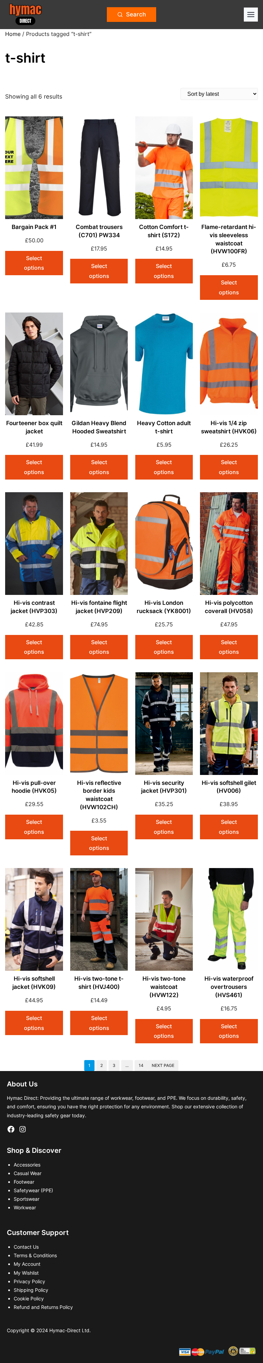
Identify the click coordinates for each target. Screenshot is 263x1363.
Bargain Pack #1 (34, 227)
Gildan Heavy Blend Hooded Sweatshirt (99, 427)
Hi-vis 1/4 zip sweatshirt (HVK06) (229, 427)
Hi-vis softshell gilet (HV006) (229, 786)
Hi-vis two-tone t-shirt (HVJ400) (99, 982)
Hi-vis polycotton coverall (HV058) (229, 606)
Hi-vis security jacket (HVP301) (164, 786)
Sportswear (26, 1199)
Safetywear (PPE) (33, 1190)
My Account (27, 1264)
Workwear (25, 1207)
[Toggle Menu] (251, 15)
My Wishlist (26, 1273)
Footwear (24, 1182)
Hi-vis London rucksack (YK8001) (164, 606)
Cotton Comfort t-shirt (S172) (164, 231)
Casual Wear (27, 1173)
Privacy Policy (29, 1281)
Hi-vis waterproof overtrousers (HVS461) (228, 986)
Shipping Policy (31, 1290)
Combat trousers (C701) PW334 (99, 231)
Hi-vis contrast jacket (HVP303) (34, 606)
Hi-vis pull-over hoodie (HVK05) (34, 786)
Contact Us (26, 1247)
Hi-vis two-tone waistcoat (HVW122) (164, 986)
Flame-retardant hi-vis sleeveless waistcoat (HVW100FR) (228, 239)
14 (141, 1065)
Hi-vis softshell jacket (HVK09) (34, 982)
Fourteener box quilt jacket (34, 427)
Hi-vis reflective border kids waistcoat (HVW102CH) (99, 795)
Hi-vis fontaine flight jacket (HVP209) (99, 606)
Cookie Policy (29, 1298)
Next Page (163, 1065)
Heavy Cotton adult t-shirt (164, 427)
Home (13, 33)
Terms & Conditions (35, 1255)
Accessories (27, 1165)
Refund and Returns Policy (43, 1307)
